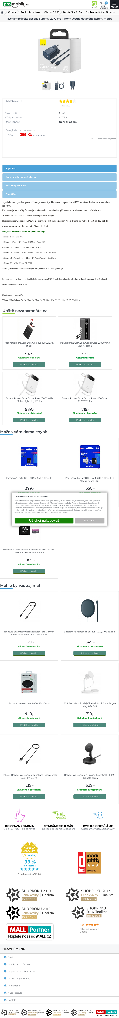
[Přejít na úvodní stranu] (16, 5)
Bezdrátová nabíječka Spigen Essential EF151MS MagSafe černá (89, 776)
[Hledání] (94, 4)
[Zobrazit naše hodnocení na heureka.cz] (29, 874)
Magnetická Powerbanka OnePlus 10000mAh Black (29, 344)
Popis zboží (11, 168)
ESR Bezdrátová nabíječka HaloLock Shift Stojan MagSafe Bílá (90, 705)
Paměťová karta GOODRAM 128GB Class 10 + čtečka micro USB (89, 479)
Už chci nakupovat (44, 520)
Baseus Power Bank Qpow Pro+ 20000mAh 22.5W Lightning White (29, 400)
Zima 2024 (10, 194)
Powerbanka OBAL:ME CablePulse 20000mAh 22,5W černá (85, 344)
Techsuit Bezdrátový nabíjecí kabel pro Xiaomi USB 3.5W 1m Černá (29, 776)
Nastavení (89, 520)
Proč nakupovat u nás (16, 185)
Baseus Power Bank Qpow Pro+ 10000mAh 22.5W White (85, 400)
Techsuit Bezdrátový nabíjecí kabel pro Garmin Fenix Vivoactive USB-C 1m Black (29, 633)
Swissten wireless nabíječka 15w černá (29, 703)
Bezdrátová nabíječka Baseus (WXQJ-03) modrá (89, 631)
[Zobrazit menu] (114, 4)
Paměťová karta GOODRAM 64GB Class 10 (29, 478)
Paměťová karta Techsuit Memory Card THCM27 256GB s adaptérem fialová (29, 551)
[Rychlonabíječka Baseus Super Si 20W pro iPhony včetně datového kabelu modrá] (59, 50)
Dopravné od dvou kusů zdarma (21, 177)
